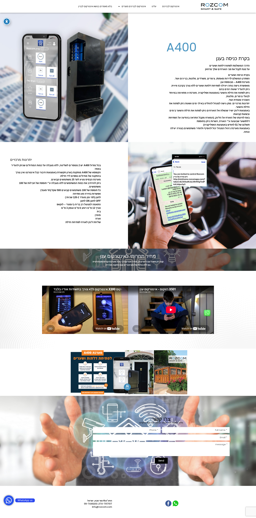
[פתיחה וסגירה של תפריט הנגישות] (6, 21)
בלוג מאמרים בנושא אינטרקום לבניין (95, 6)
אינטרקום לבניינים (170, 6)
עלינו (154, 6)
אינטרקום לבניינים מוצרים (134, 6)
